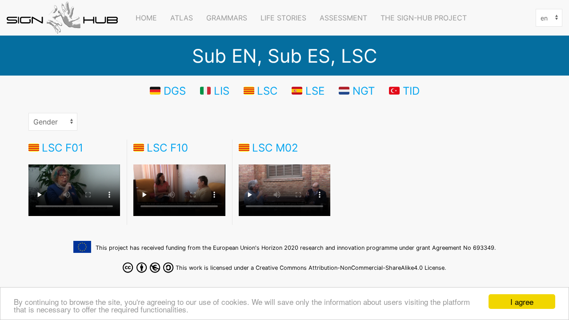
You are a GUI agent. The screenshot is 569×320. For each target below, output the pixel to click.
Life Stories (283, 17)
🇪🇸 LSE (308, 90)
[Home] (64, 18)
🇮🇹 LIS (214, 90)
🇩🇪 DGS (168, 90)
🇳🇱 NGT (357, 90)
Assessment (343, 17)
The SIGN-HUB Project (424, 17)
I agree (521, 301)
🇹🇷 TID (404, 90)
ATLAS (181, 17)
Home (146, 17)
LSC (267, 90)
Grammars (226, 17)
